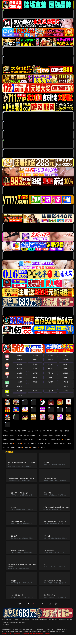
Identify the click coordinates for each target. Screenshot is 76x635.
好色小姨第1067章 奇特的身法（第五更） (22, 478)
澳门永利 (30, 431)
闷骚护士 (65, 377)
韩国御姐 (35, 364)
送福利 (55, 431)
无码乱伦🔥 (19, 443)
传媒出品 (19, 386)
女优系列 (35, 373)
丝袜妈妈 (13, 581)
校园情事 (35, 391)
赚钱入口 (43, 447)
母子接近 (46, 462)
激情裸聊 (5, 443)
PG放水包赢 (19, 435)
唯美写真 (50, 382)
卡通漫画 (19, 382)
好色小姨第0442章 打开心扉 (19, 493)
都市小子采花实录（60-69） (53, 581)
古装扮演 (19, 373)
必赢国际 (5, 435)
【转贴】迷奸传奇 (49, 595)
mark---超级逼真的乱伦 (18, 521)
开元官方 (26, 443)
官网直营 (24, 431)
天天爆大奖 (34, 443)
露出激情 (35, 382)
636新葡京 (67, 439)
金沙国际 (40, 443)
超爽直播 (32, 435)
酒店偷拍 (45, 435)
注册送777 (49, 431)
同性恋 (66, 386)
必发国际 (25, 439)
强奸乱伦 (35, 355)
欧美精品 (50, 355)
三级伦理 (19, 359)
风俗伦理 (65, 391)
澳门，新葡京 (48, 443)
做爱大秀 (62, 443)
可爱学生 (50, 373)
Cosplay (50, 359)
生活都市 (19, 391)
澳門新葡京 (46, 439)
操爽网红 (26, 435)
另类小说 (19, 395)
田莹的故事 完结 (49, 550)
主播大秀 (51, 435)
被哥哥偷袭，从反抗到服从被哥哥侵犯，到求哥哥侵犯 (22, 565)
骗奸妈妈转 (47, 493)
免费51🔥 (12, 443)
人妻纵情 (50, 391)
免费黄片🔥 (36, 447)
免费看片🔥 (60, 439)
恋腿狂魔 (65, 373)
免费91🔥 (13, 447)
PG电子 (36, 431)
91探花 (35, 368)
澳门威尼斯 (6, 447)
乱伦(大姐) (47, 536)
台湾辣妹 (19, 364)
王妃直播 (58, 435)
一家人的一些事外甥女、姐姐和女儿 (55, 521)
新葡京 (61, 431)
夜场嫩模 (18, 439)
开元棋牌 (17, 431)
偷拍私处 (5, 439)
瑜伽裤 (50, 377)
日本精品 (35, 359)
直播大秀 (68, 443)
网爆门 (66, 382)
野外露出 (65, 368)
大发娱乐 (39, 439)
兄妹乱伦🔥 (28, 447)
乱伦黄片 (64, 435)
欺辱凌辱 (19, 368)
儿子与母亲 (14, 536)
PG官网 (11, 431)
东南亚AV (65, 364)
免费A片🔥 (20, 447)
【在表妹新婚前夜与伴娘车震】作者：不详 (55, 507)
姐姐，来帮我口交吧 (17, 595)
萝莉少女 (65, 355)
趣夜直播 (12, 439)
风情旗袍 (19, 377)
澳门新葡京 (32, 439)
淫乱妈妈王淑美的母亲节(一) (19, 550)
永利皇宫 (53, 439)
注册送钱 (42, 431)
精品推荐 (19, 355)
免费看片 (56, 443)
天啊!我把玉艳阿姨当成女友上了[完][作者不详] (21, 463)
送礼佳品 (13, 507)
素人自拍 (65, 359)
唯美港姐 (50, 364)
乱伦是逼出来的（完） (51, 478)
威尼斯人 (5, 431)
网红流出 (50, 368)
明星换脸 (35, 377)
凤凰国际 (12, 435)
